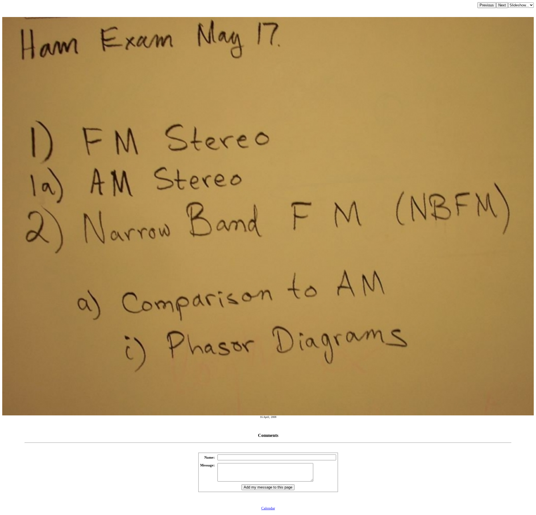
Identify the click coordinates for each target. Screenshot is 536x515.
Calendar (268, 508)
